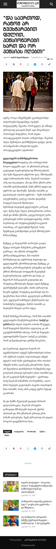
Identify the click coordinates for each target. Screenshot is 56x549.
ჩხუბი (7, 435)
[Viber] (42, 64)
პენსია (42, 431)
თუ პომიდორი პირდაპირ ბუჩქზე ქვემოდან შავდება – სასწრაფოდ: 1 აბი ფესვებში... (36, 520)
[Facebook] (6, 64)
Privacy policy (15, 539)
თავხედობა (19, 431)
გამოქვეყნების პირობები (35, 539)
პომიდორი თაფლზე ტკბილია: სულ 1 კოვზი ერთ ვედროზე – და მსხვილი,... (36, 504)
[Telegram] (35, 64)
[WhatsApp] (28, 64)
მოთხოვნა (31, 431)
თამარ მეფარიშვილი (20, 57)
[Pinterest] (20, 64)
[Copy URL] (49, 64)
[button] (5, 4)
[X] (13, 64)
